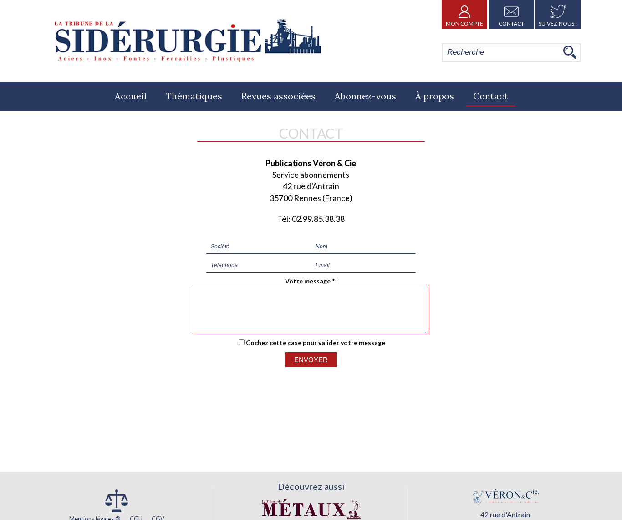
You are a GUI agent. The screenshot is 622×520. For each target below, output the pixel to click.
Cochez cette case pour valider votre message (315, 342)
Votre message (308, 281)
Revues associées (278, 96)
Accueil (131, 96)
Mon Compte (464, 23)
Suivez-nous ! (558, 23)
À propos (434, 96)
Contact (511, 23)
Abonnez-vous (365, 96)
